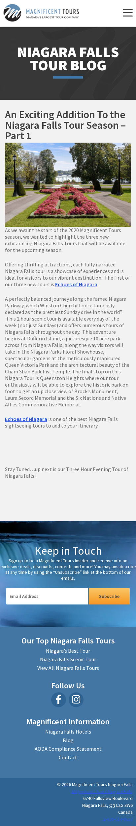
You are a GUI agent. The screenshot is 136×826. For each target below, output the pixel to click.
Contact (68, 757)
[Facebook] (58, 699)
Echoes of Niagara (76, 284)
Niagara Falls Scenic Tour (68, 659)
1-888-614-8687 (118, 819)
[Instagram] (76, 699)
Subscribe (109, 596)
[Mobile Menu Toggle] (127, 13)
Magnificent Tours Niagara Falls (102, 791)
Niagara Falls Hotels (68, 731)
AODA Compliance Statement (68, 748)
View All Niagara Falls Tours (68, 668)
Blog (68, 740)
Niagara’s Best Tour (68, 650)
